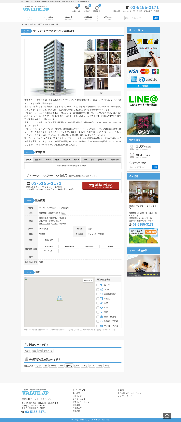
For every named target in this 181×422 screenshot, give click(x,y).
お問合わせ (107, 18)
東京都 (42, 213)
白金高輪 (52, 366)
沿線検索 (68, 18)
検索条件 (87, 8)
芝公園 (38, 366)
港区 (46, 213)
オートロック (69, 246)
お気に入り (76, 8)
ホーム (29, 18)
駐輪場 (110, 246)
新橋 (50, 213)
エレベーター (48, 251)
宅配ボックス (89, 246)
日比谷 (84, 366)
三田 (45, 366)
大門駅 (55, 223)
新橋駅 (51, 221)
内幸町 (76, 366)
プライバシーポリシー (82, 402)
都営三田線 (43, 218)
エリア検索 (48, 18)
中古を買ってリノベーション (130, 393)
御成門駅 (54, 218)
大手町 (91, 366)
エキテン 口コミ (125, 396)
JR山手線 (43, 221)
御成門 (69, 365)
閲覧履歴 (96, 8)
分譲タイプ (49, 240)
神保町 (99, 366)
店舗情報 (59, 187)
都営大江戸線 (44, 223)
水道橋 (106, 366)
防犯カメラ (49, 246)
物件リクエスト (79, 399)
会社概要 (88, 18)
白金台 (61, 366)
